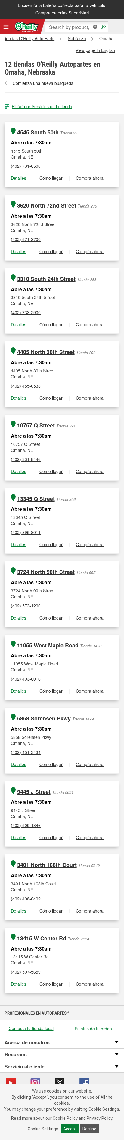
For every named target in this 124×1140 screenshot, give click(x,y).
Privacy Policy (99, 1118)
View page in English (95, 50)
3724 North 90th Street (46, 572)
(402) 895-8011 (26, 532)
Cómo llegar (51, 178)
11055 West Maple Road (48, 645)
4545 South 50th (38, 132)
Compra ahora (90, 178)
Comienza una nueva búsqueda (43, 83)
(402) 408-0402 (26, 899)
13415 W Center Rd (41, 938)
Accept (70, 1128)
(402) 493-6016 (26, 679)
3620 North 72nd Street (46, 205)
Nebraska (77, 38)
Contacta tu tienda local (31, 1028)
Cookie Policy (65, 1118)
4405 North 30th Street (46, 352)
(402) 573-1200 (26, 606)
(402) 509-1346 (26, 825)
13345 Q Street (36, 499)
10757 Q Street (36, 425)
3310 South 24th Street (46, 279)
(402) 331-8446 (26, 459)
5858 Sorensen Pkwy (44, 718)
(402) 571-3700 (26, 239)
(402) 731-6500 (26, 166)
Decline (89, 1128)
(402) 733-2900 (26, 312)
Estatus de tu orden (93, 1029)
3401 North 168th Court (47, 865)
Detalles (18, 178)
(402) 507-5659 (26, 972)
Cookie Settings (43, 1128)
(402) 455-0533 (26, 386)
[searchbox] (76, 26)
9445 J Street (34, 792)
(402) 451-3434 (26, 752)
